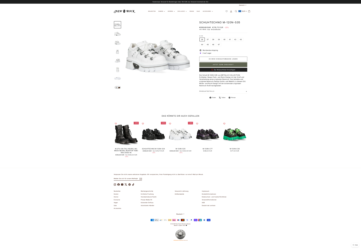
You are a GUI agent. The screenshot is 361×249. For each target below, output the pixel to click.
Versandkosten (216, 29)
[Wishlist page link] (227, 11)
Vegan (191, 11)
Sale (198, 11)
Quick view (126, 144)
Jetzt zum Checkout (223, 64)
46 (213, 44)
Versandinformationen (209, 200)
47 (219, 44)
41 (230, 39)
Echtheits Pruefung (147, 194)
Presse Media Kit (146, 200)
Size (201, 36)
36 (202, 39)
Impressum (205, 191)
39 (219, 39)
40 (224, 39)
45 (208, 44)
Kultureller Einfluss (147, 202)
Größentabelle (179, 194)
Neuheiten (152, 11)
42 (235, 39)
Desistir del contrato (208, 205)
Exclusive (181, 11)
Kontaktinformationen (209, 194)
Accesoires (207, 11)
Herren (170, 11)
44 (202, 44)
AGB (203, 202)
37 (208, 39)
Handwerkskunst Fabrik (148, 197)
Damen (160, 11)
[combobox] (242, 11)
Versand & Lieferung (181, 191)
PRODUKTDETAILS (206, 91)
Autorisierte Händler (147, 205)
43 (241, 39)
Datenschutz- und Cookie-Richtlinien (214, 197)
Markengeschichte (147, 191)
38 (213, 39)
